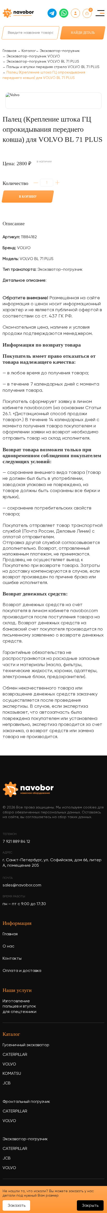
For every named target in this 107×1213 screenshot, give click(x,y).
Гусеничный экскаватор (26, 1045)
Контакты (12, 959)
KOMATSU (12, 1074)
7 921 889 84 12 (16, 842)
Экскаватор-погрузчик (25, 1139)
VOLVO (9, 1064)
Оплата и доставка (22, 971)
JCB (7, 1083)
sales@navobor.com (22, 885)
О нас (8, 946)
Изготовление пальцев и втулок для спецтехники (19, 1006)
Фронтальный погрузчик (26, 1102)
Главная (10, 934)
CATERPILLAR (15, 1055)
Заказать (16, 1206)
